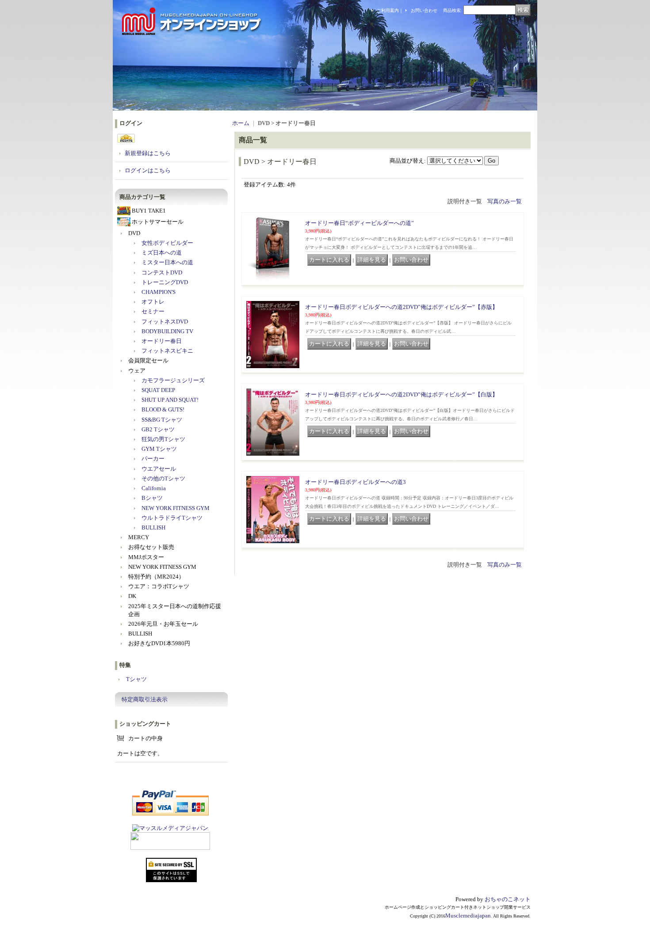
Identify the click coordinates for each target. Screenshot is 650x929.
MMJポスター (146, 557)
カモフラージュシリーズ (173, 380)
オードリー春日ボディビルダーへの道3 (355, 482)
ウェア (136, 370)
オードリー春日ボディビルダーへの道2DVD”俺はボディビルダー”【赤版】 (401, 307)
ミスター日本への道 (167, 262)
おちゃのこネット (508, 899)
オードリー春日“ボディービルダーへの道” (359, 223)
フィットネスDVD (164, 321)
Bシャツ (152, 498)
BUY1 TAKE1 (149, 210)
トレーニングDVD (164, 282)
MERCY (138, 537)
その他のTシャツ (163, 478)
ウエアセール (158, 468)
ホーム (240, 123)
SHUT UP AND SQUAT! (170, 399)
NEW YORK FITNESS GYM (175, 508)
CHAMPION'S (158, 292)
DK (132, 596)
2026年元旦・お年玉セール (163, 624)
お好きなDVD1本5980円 (159, 643)
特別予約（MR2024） (156, 576)
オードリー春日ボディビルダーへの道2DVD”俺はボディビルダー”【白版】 (401, 394)
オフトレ (152, 301)
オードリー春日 (161, 341)
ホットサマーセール (158, 221)
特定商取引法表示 (145, 699)
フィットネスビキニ (167, 350)
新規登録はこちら (148, 153)
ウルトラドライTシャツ (172, 517)
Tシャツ (136, 679)
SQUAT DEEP (158, 390)
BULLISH (153, 527)
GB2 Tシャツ (158, 429)
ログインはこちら (148, 170)
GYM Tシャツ (159, 448)
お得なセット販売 (151, 547)
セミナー (152, 311)
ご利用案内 (388, 10)
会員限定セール (148, 360)
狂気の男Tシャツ (163, 439)
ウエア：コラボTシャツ (158, 586)
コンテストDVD (161, 272)
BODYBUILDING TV (167, 331)
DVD (134, 233)
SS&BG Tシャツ (161, 419)
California (153, 488)
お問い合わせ (424, 10)
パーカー (152, 458)
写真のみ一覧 (504, 201)
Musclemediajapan (468, 915)
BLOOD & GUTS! (162, 409)
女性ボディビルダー (167, 243)
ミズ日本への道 (161, 252)
